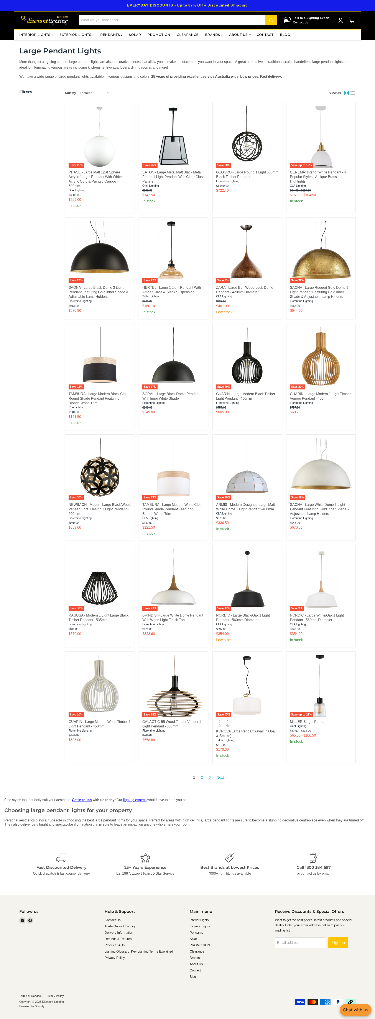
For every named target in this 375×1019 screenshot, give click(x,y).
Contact (265, 35)
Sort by (70, 93)
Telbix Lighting (151, 296)
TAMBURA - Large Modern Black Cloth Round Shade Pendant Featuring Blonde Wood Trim (98, 398)
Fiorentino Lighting (227, 181)
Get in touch (82, 800)
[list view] (353, 93)
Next (221, 777)
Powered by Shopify (31, 1006)
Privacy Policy (115, 958)
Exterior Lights (75, 35)
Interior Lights (35, 35)
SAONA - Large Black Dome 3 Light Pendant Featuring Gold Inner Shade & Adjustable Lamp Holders (98, 292)
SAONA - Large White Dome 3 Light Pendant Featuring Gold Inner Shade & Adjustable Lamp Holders (320, 509)
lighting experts (134, 800)
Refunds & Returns (118, 939)
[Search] (271, 20)
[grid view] (347, 93)
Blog (285, 35)
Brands (213, 35)
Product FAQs (115, 945)
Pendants (110, 35)
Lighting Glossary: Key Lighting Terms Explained (139, 951)
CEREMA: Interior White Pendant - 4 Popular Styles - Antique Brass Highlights (318, 176)
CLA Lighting (298, 185)
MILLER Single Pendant (308, 722)
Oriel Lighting (77, 190)
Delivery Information (119, 932)
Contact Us (300, 22)
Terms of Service (30, 996)
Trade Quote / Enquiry (120, 926)
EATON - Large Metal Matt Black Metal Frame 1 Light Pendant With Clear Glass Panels (173, 176)
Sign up (338, 943)
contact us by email (315, 873)
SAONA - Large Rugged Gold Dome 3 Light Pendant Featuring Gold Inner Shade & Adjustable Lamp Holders (319, 292)
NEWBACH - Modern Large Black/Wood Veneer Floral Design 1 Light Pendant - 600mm (100, 509)
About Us (238, 35)
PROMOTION (159, 35)
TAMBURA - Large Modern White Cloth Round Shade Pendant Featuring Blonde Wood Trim (172, 509)
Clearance (188, 35)
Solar (135, 35)
